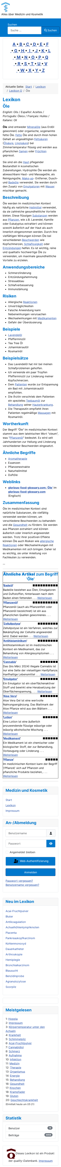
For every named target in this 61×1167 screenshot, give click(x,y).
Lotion (8, 717)
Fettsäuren (41, 139)
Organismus (17, 1071)
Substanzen (39, 215)
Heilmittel (35, 207)
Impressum (16, 1023)
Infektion (15, 1059)
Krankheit (15, 1035)
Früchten (40, 151)
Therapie (15, 1067)
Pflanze (8, 759)
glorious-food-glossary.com (27, 491)
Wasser (50, 186)
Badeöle (13, 182)
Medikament (12, 738)
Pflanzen (13, 219)
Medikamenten (47, 318)
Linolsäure (21, 143)
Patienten (21, 384)
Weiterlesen (44, 598)
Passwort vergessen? (19, 880)
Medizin (14, 1063)
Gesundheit (17, 1083)
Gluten (14, 1096)
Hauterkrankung (42, 404)
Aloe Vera (9, 696)
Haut (26, 162)
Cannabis (10, 662)
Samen (23, 151)
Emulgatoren (31, 186)
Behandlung (17, 1079)
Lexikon (11, 805)
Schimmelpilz (17, 1039)
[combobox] (25, 30)
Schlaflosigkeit (33, 244)
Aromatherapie (17, 458)
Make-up (27, 178)
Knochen (15, 1088)
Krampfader (17, 1092)
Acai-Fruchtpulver (20, 1043)
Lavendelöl (15, 335)
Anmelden (30, 872)
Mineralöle (33, 127)
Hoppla (13, 1018)
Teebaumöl (33, 400)
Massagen (44, 412)
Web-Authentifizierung (33, 861)
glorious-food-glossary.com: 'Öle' (30, 487)
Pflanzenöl (16, 437)
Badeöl (8, 585)
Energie (15, 1075)
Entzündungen (12, 248)
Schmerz (14, 1051)
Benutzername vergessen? (22, 885)
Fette (18, 135)
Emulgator (10, 679)
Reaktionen (30, 302)
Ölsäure (8, 143)
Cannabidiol (16, 1047)
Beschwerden (30, 240)
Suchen (12, 24)
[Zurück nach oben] (55, 1160)
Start (9, 800)
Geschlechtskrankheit (24, 1100)
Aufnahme (15, 1055)
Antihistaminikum (15, 640)
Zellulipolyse (12, 623)
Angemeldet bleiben (22, 852)
